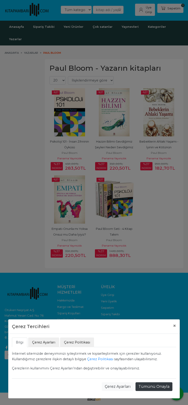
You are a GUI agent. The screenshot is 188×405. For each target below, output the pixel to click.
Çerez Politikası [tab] (77, 342)
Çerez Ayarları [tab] (43, 342)
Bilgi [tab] (19, 342)
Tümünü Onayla (153, 386)
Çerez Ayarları (118, 386)
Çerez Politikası (100, 359)
